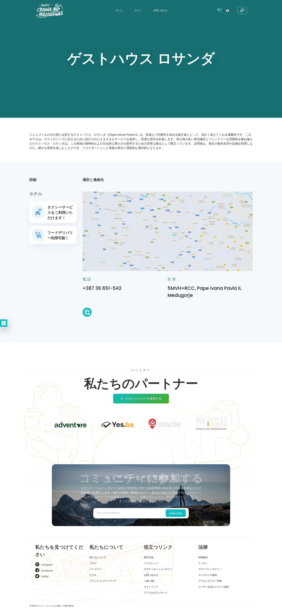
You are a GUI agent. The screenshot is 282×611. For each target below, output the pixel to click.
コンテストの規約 (207, 575)
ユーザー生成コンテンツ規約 (213, 586)
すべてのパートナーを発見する (141, 399)
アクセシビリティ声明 (210, 581)
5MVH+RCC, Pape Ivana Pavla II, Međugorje (204, 292)
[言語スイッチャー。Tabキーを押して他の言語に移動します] (229, 10)
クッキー (203, 563)
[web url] (87, 313)
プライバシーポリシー (210, 569)
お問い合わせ (160, 10)
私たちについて (98, 557)
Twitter (45, 576)
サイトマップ (151, 586)
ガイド (137, 10)
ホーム (119, 10)
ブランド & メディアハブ (103, 581)
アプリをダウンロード (155, 592)
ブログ (93, 563)
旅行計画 (148, 557)
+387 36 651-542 (102, 288)
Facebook (47, 570)
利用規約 (203, 557)
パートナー (95, 569)
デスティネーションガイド (158, 569)
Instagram (47, 564)
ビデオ (93, 575)
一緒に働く (150, 581)
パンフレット (151, 563)
